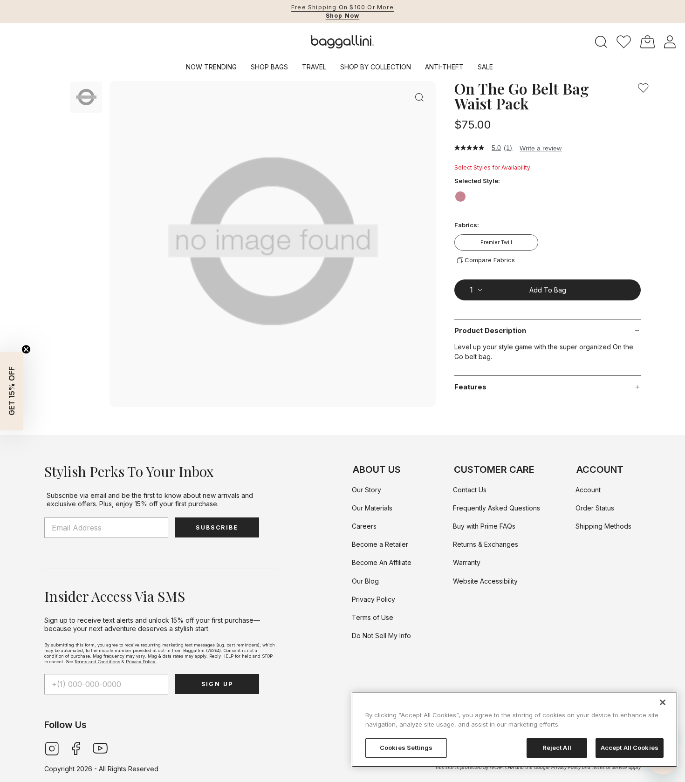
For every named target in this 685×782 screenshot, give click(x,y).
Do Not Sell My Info (381, 635)
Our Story (366, 490)
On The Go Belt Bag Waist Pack (521, 96)
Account (588, 490)
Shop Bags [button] (269, 67)
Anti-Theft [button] (444, 67)
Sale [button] (485, 67)
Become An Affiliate (381, 562)
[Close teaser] (26, 349)
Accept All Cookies (629, 747)
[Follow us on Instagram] (51, 747)
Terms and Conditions (97, 661)
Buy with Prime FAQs (484, 526)
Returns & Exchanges (485, 544)
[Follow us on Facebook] (75, 747)
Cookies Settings (406, 747)
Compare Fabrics (490, 260)
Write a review (541, 148)
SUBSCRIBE (217, 527)
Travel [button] (314, 67)
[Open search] (601, 42)
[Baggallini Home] (342, 42)
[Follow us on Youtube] (100, 747)
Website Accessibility (485, 581)
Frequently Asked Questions (496, 508)
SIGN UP (217, 683)
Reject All (556, 747)
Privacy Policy (373, 599)
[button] (623, 41)
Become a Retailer (380, 544)
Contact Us (469, 490)
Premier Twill (496, 242)
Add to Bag (547, 289)
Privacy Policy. (141, 661)
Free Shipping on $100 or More (342, 7)
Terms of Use (372, 617)
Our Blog (365, 581)
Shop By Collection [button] (375, 67)
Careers (364, 526)
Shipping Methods (603, 526)
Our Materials (372, 508)
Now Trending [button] (211, 67)
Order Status (594, 508)
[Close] (662, 702)
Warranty (466, 562)
